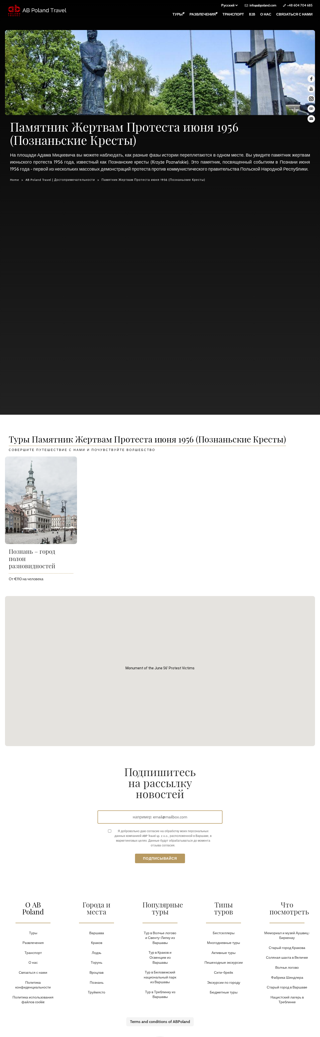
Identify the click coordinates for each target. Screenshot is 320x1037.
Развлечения (204, 14)
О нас (265, 14)
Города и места (96, 908)
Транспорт (233, 14)
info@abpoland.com (263, 5)
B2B (252, 14)
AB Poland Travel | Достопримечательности (60, 180)
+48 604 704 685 (299, 5)
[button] (160, 668)
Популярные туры (162, 908)
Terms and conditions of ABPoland (160, 1021)
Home (14, 180)
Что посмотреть (289, 908)
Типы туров (223, 908)
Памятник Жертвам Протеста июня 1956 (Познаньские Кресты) (153, 180)
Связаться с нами (294, 14)
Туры (178, 14)
